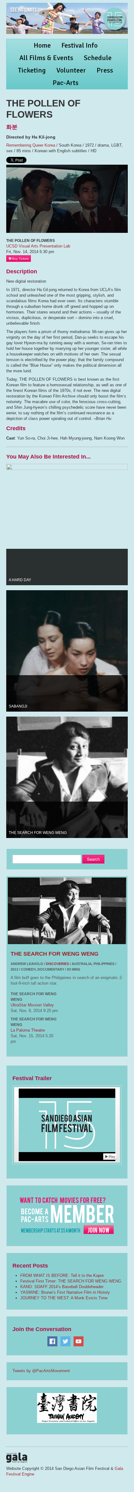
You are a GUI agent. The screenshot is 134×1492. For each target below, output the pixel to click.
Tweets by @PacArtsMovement (41, 1370)
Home (42, 45)
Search (93, 859)
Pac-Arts (66, 82)
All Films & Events (46, 58)
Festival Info (79, 45)
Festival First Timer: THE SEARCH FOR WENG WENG (70, 1281)
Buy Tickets (20, 258)
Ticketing (32, 70)
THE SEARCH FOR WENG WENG (54, 954)
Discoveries (57, 964)
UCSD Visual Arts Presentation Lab (38, 246)
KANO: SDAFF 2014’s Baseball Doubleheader (61, 1286)
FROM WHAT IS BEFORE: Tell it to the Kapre (62, 1275)
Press (105, 70)
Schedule (98, 58)
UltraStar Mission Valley (32, 1005)
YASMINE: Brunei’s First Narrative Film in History (65, 1292)
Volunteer (71, 70)
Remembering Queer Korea (30, 145)
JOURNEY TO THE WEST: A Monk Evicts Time (64, 1298)
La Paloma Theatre (28, 1030)
